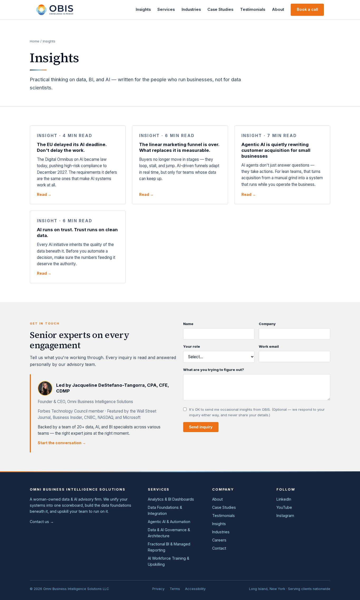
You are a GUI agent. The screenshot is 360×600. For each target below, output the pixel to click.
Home (34, 41)
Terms (175, 589)
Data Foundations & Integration (165, 510)
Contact (219, 548)
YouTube (284, 507)
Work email (269, 346)
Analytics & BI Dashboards (171, 499)
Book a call (307, 9)
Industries (191, 9)
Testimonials (252, 9)
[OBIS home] (54, 9)
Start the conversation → (62, 443)
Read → (44, 194)
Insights (143, 9)
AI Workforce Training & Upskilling (168, 561)
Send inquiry (200, 427)
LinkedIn (283, 499)
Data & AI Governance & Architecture (169, 533)
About (278, 9)
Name (188, 324)
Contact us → (42, 521)
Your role (191, 346)
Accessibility (195, 589)
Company (267, 324)
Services (166, 9)
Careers (219, 540)
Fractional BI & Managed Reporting (169, 547)
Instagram (285, 515)
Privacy (158, 589)
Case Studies (220, 9)
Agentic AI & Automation (169, 521)
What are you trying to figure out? (213, 369)
